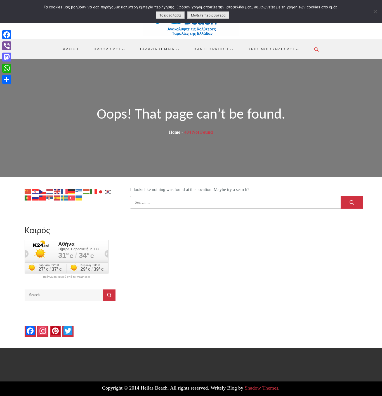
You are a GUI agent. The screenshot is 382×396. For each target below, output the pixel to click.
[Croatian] (35, 191)
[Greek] (79, 191)
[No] (375, 11)
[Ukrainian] (79, 197)
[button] (316, 49)
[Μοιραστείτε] (6, 79)
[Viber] (6, 45)
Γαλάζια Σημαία (157, 49)
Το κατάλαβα (170, 15)
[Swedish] (64, 197)
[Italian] (93, 191)
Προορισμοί (107, 49)
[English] (57, 191)
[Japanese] (101, 191)
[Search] (352, 202)
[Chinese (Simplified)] (28, 191)
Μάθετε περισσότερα (208, 15)
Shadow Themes (261, 388)
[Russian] (35, 197)
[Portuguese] (28, 197)
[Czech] (42, 191)
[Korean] (108, 191)
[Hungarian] (86, 191)
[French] (64, 191)
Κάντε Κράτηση (211, 49)
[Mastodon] (6, 57)
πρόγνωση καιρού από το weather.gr (66, 276)
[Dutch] (50, 191)
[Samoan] (42, 197)
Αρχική (71, 49)
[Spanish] (57, 197)
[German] (72, 191)
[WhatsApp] (6, 68)
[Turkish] (72, 197)
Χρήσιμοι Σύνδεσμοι (271, 49)
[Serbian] (50, 197)
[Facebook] (6, 34)
